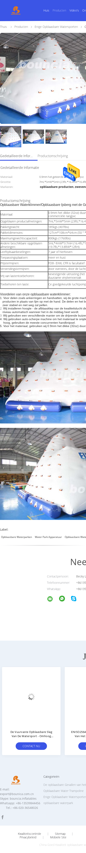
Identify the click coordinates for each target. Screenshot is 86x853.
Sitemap (60, 833)
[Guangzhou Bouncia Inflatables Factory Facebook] (2, 817)
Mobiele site (58, 837)
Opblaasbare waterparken (16, 537)
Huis (46, 10)
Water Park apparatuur (48, 537)
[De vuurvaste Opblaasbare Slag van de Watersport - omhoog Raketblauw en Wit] (31, 696)
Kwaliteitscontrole (29, 833)
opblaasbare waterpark (58, 803)
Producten (59, 10)
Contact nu (31, 746)
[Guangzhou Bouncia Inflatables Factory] (52, 600)
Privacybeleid (28, 837)
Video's (74, 10)
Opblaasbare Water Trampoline (63, 791)
